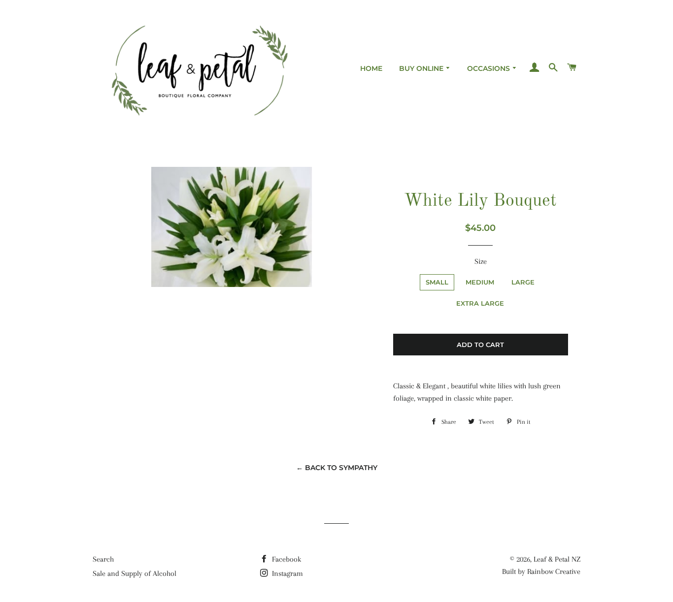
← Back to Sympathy (336, 467)
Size (480, 261)
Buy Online (422, 68)
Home (371, 68)
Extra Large (480, 303)
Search (103, 559)
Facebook (285, 559)
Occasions (489, 68)
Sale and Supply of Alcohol (134, 573)
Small (437, 282)
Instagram (286, 573)
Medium (480, 282)
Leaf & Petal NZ (557, 559)
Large (523, 282)
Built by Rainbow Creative (541, 571)
